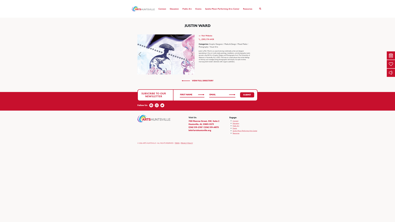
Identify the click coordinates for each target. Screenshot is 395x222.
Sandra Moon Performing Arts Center (222, 9)
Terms (177, 143)
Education (174, 9)
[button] (260, 9)
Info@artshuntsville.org (200, 130)
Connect (162, 9)
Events (198, 9)
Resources (247, 9)
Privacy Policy (187, 143)
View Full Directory (202, 81)
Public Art (187, 9)
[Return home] (143, 9)
